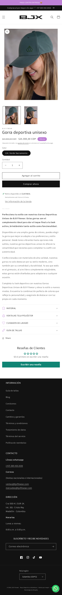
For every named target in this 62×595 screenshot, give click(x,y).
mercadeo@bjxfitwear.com (19, 488)
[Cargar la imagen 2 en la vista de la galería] (31, 115)
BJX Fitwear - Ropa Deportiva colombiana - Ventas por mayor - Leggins (33, 587)
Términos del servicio (16, 436)
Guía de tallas (12, 390)
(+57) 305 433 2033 (14, 465)
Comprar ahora (31, 184)
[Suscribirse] (53, 546)
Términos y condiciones (17, 423)
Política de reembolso (16, 442)
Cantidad (6, 159)
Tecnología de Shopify (31, 590)
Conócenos (11, 403)
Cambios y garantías (15, 416)
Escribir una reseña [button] (31, 364)
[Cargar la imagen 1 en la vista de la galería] (12, 115)
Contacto (10, 410)
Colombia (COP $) (29, 576)
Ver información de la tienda (18, 201)
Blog (8, 397)
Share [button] (8, 338)
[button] (3, 17)
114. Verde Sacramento (16, 153)
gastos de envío (23, 143)
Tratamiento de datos (16, 429)
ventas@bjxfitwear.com (17, 484)
